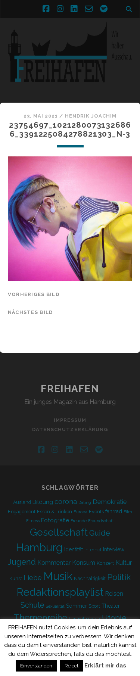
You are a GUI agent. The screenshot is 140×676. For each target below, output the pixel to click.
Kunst (15, 578)
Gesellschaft (59, 532)
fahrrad (113, 511)
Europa (80, 512)
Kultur (123, 562)
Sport (94, 606)
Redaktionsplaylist (60, 592)
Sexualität (55, 606)
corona (66, 501)
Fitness (33, 520)
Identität (73, 549)
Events (96, 511)
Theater (111, 606)
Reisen (114, 593)
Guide (99, 533)
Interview (113, 549)
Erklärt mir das (105, 665)
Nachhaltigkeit (90, 578)
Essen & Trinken (54, 511)
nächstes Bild (30, 312)
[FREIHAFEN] (70, 89)
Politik (119, 577)
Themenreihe (40, 617)
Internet (93, 549)
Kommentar (54, 562)
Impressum (70, 420)
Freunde (79, 520)
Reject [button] (71, 666)
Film (128, 512)
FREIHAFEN (70, 388)
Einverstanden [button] (36, 666)
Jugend (22, 562)
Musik (57, 576)
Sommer (76, 606)
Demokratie (110, 501)
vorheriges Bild (33, 294)
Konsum (83, 562)
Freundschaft (101, 520)
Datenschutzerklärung (70, 429)
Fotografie (55, 520)
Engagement (21, 511)
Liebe (33, 577)
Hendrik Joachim (91, 116)
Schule (32, 605)
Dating (84, 502)
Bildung (42, 502)
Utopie (114, 617)
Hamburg (39, 547)
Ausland (22, 502)
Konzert (105, 563)
